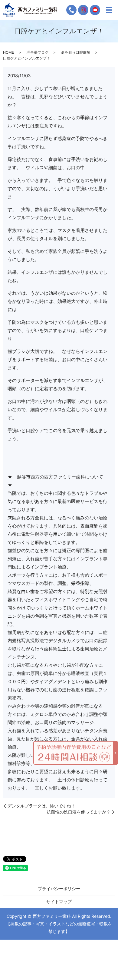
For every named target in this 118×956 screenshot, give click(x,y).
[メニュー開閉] (109, 10)
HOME (8, 52)
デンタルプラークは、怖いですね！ (41, 805)
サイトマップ (59, 901)
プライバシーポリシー (59, 888)
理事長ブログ (37, 52)
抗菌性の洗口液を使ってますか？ (78, 811)
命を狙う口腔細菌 (75, 52)
